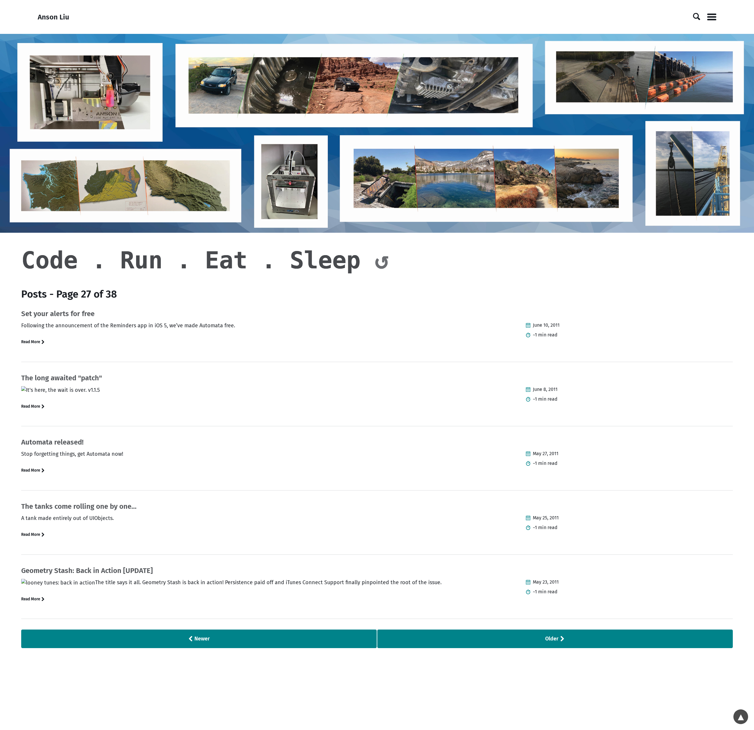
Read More (31, 341)
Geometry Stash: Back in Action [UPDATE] (87, 571)
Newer (201, 638)
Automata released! (52, 442)
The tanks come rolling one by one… (79, 506)
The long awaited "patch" (61, 378)
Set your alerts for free (58, 314)
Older (552, 638)
